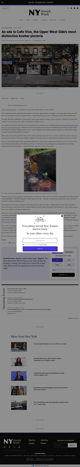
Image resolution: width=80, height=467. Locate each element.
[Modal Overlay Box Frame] (40, 233)
